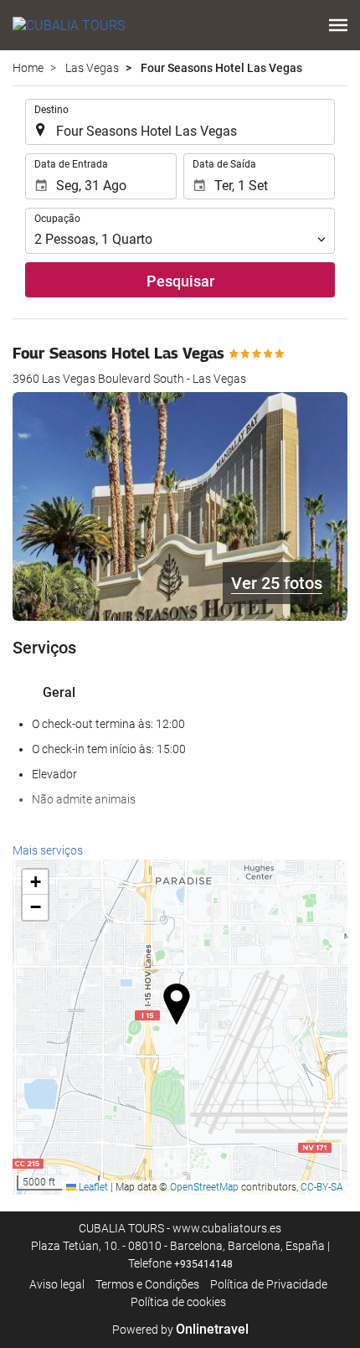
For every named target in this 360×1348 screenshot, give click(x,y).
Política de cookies (178, 1302)
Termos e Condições (147, 1284)
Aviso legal (57, 1284)
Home (28, 68)
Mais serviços (48, 850)
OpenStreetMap (204, 1187)
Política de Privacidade (268, 1284)
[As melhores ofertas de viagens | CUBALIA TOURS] (69, 25)
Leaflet (92, 1187)
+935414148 (203, 1264)
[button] (338, 25)
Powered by (180, 1329)
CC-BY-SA (322, 1187)
